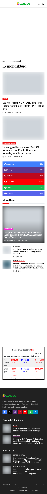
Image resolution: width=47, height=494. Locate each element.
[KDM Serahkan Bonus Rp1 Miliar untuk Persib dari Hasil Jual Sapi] (7, 428)
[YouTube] (25, 412)
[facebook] (5, 412)
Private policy (24, 490)
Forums (35, 490)
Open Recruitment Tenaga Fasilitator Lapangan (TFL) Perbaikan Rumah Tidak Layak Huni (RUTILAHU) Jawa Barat (28, 267)
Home (5, 61)
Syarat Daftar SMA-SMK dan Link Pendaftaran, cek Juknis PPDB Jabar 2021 (23, 105)
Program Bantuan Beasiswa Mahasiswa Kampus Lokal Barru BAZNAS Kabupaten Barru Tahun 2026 (23, 234)
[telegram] (35, 412)
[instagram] (15, 412)
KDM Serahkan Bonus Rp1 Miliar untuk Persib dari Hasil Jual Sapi (26, 429)
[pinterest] (20, 412)
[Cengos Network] (23, 4)
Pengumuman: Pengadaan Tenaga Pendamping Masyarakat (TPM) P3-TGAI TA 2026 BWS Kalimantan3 (28, 460)
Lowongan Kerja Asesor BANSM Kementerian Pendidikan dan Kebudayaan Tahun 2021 (21, 150)
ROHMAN (8, 112)
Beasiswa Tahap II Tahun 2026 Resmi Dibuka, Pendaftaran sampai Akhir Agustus (28, 251)
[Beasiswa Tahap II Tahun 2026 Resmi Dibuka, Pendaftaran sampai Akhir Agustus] (7, 250)
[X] (10, 412)
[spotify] (30, 412)
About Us (13, 490)
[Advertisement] (23, 32)
